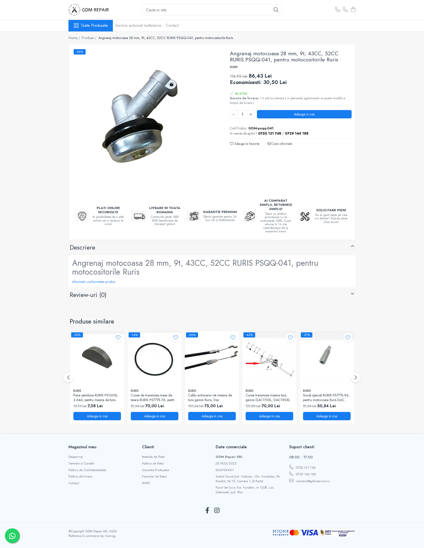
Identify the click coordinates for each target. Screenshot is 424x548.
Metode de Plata (153, 457)
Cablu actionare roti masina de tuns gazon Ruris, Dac (210, 397)
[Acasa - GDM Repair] (93, 10)
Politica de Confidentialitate (87, 470)
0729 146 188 (305, 474)
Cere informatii (281, 143)
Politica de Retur (153, 463)
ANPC (146, 483)
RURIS (234, 67)
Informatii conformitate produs (93, 282)
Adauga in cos (304, 114)
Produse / (89, 37)
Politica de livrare (80, 476)
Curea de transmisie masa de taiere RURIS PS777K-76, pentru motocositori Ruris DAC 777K (153, 397)
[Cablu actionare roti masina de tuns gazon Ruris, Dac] (212, 358)
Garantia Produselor (155, 470)
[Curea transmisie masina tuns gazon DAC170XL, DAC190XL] (269, 358)
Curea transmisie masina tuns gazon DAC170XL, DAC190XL (268, 397)
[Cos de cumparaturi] (353, 10)
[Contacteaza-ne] (337, 10)
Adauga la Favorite (246, 143)
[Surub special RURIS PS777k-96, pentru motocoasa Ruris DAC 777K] (327, 358)
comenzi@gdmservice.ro (312, 481)
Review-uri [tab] (88, 294)
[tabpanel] (145, 120)
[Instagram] (216, 510)
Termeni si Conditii (81, 463)
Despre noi (75, 457)
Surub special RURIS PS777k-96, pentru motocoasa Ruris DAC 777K (326, 397)
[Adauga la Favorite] (118, 337)
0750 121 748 (305, 467)
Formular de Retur (154, 476)
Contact (172, 25)
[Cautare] (276, 9)
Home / (74, 37)
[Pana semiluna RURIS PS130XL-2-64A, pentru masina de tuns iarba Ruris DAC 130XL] (97, 358)
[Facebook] (207, 510)
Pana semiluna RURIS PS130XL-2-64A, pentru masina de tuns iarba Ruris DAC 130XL (96, 397)
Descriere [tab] (82, 247)
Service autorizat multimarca (138, 25)
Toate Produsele (94, 25)
